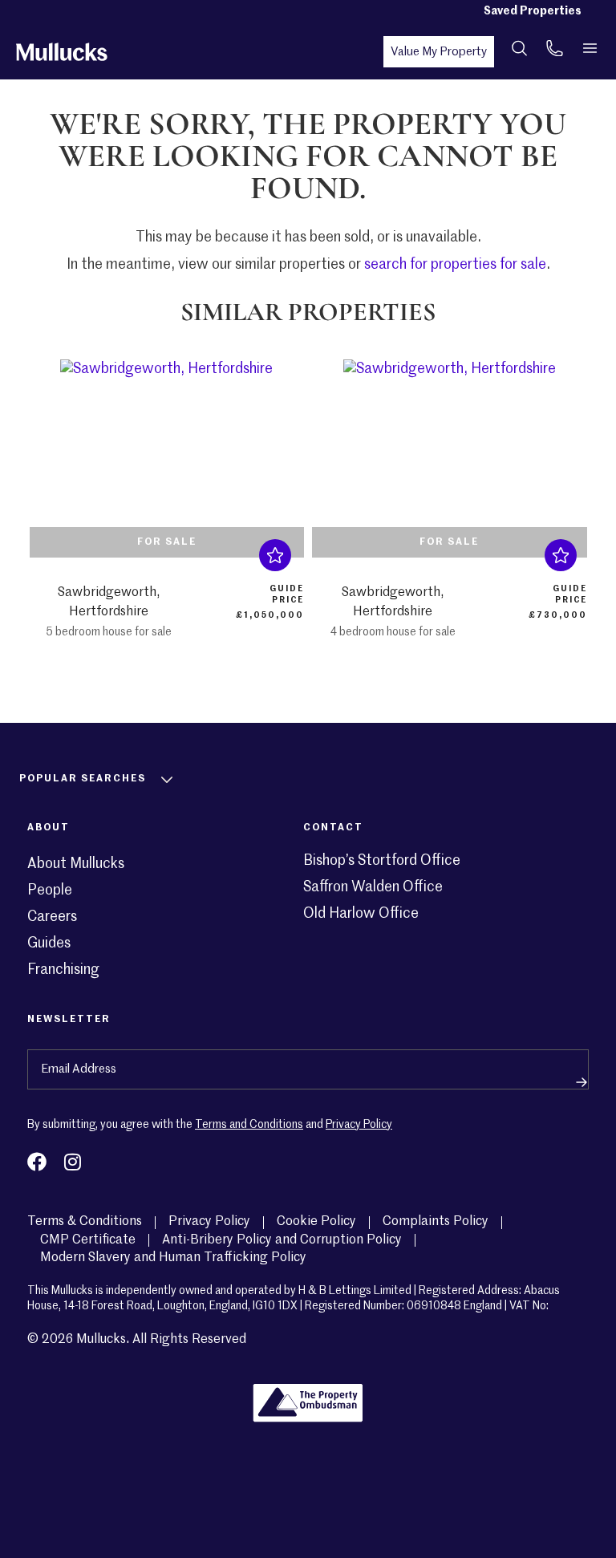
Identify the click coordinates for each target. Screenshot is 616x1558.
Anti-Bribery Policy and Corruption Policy (282, 1240)
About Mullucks (75, 864)
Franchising (63, 970)
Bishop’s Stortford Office (381, 861)
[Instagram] (72, 1161)
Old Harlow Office (361, 914)
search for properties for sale (455, 265)
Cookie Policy (316, 1221)
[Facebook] (37, 1161)
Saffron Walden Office (373, 887)
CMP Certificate (88, 1240)
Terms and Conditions (249, 1124)
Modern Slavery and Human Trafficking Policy (173, 1258)
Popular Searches (82, 779)
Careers (52, 917)
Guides (49, 943)
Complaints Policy (435, 1221)
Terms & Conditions (84, 1221)
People (49, 890)
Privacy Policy (359, 1124)
